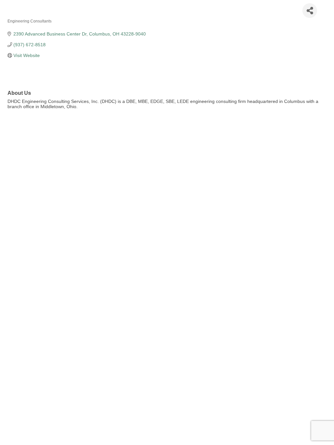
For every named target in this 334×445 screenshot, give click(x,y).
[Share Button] (309, 10)
